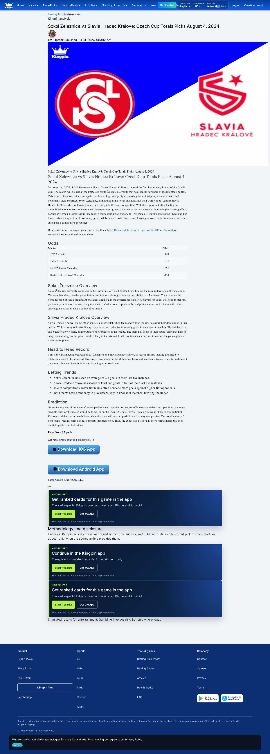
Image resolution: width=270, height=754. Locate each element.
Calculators (139, 5)
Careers (201, 668)
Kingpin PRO (45, 687)
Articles (62, 14)
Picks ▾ (33, 5)
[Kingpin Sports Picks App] (74, 449)
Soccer (81, 697)
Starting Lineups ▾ (114, 5)
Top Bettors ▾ (70, 5)
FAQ (139, 697)
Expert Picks (25, 658)
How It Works (145, 687)
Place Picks (50, 5)
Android (168, 230)
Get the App (167, 4)
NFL (79, 658)
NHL (80, 687)
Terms (200, 687)
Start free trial (63, 513)
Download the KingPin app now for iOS (136, 230)
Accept (17, 745)
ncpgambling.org (26, 724)
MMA (80, 706)
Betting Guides (146, 668)
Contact (202, 658)
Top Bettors (24, 677)
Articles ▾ (91, 5)
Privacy (201, 677)
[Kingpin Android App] (78, 469)
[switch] (216, 6)
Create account (253, 5)
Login (235, 5)
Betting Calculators (148, 658)
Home (20, 5)
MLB (80, 677)
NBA (80, 668)
